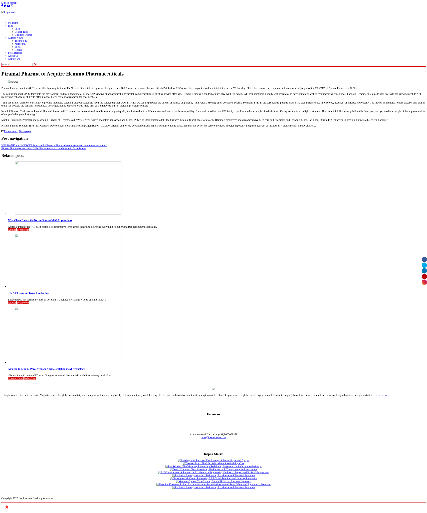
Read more (381, 395)
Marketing (20, 43)
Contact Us (14, 58)
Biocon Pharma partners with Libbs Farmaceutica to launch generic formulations (43, 148)
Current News (15, 37)
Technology (21, 40)
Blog (10, 25)
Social (18, 46)
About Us (13, 55)
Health (18, 49)
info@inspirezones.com (213, 437)
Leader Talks (21, 31)
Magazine (13, 22)
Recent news (11, 131)
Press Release (15, 52)
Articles (12, 229)
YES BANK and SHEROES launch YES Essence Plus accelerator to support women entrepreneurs (54, 145)
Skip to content (9, 2)
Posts (17, 28)
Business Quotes (23, 34)
